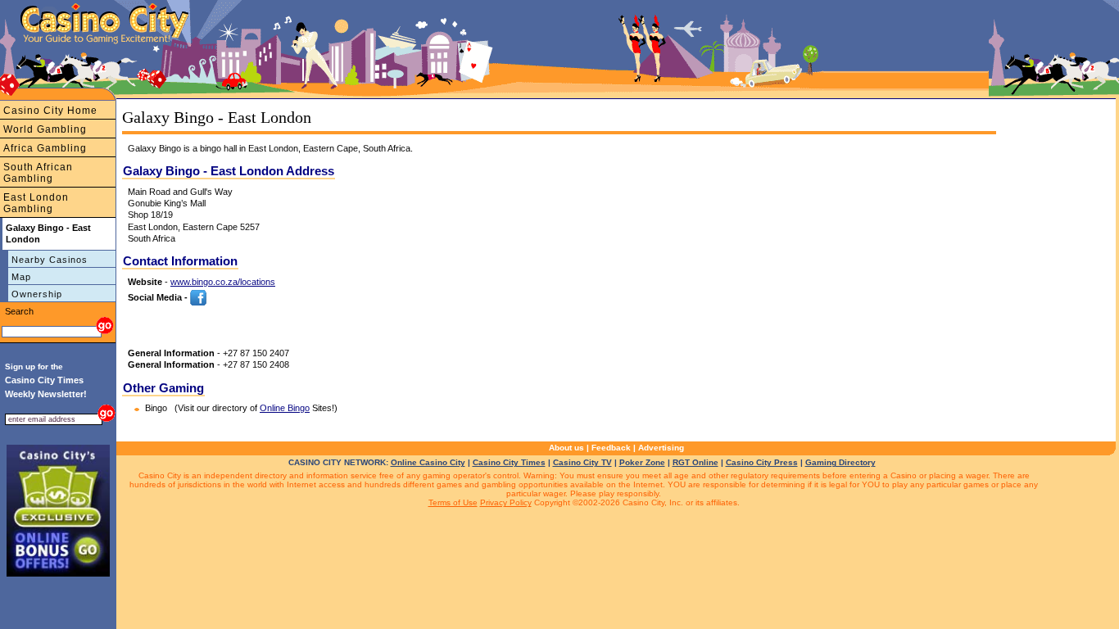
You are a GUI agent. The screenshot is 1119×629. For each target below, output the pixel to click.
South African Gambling (38, 172)
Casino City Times (509, 462)
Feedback (611, 447)
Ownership (36, 294)
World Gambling (45, 129)
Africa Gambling (45, 148)
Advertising (661, 447)
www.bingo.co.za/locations (222, 282)
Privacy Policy (506, 502)
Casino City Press (762, 462)
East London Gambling (36, 203)
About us (566, 447)
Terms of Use (453, 502)
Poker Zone (642, 462)
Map (21, 277)
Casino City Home (50, 110)
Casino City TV (582, 462)
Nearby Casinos (49, 260)
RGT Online (695, 462)
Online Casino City (428, 462)
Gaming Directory (840, 462)
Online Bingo (285, 408)
